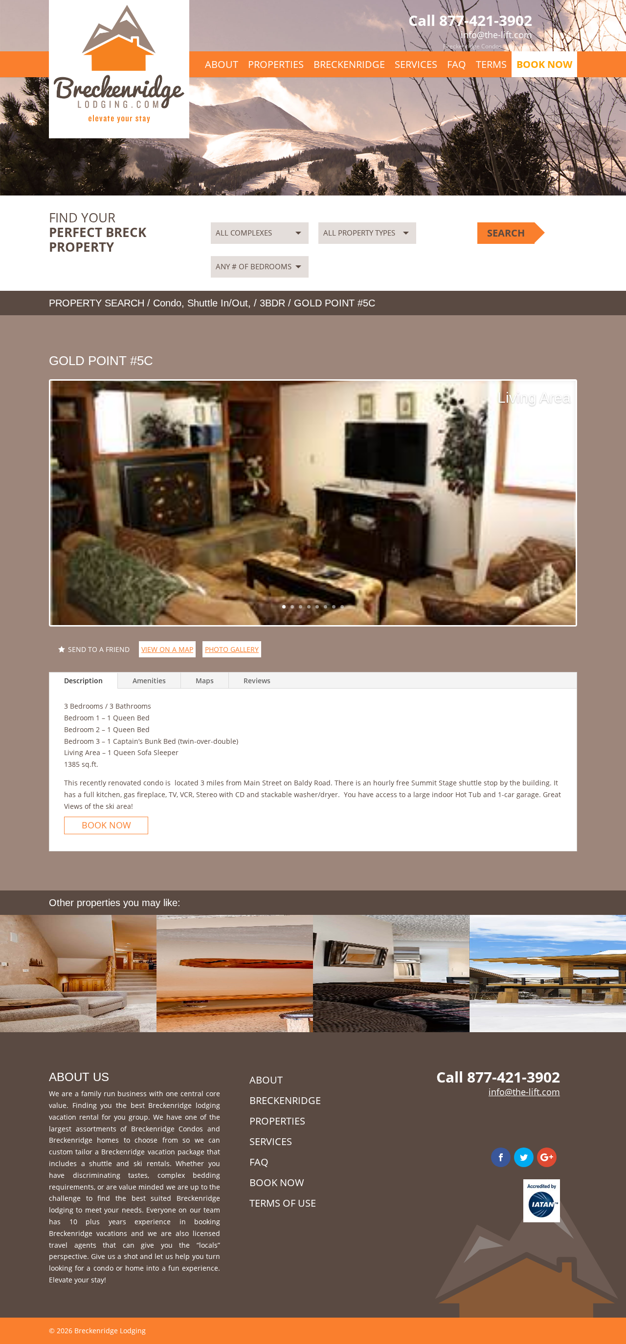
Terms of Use (282, 1203)
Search (506, 232)
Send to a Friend (99, 649)
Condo (167, 303)
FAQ (456, 64)
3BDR (272, 303)
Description (83, 680)
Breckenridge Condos (472, 46)
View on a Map (167, 649)
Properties (276, 64)
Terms (491, 64)
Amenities (149, 680)
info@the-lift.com (524, 1092)
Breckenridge (349, 64)
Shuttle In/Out (217, 303)
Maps (205, 680)
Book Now (544, 64)
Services (520, 46)
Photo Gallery (232, 649)
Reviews (257, 680)
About (221, 64)
